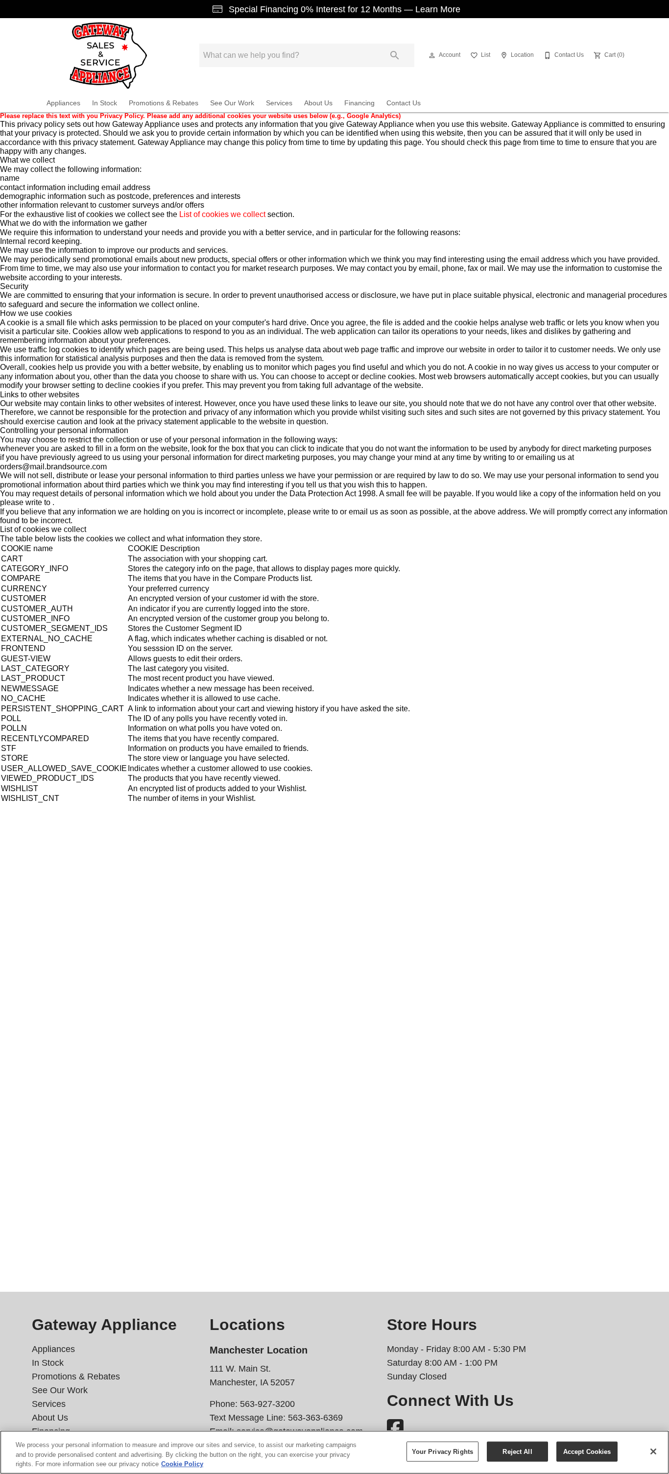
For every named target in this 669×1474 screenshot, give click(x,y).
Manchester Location (259, 1350)
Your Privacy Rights (442, 1451)
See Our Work (232, 103)
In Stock (104, 103)
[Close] (653, 1451)
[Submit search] (394, 55)
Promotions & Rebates (163, 103)
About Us (318, 103)
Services (279, 103)
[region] (334, 1452)
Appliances (63, 103)
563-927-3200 (267, 1404)
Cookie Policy (182, 1464)
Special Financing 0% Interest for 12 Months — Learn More (343, 9)
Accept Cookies (587, 1451)
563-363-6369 (315, 1418)
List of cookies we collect (222, 214)
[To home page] (108, 55)
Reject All (517, 1451)
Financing (359, 103)
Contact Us (403, 103)
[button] (432, 55)
